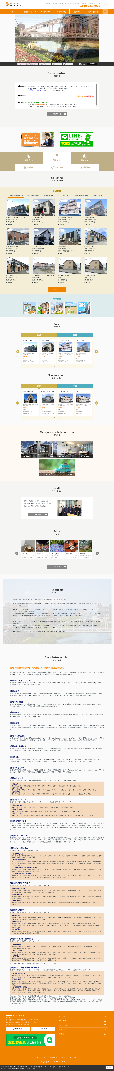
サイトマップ (74, 1057)
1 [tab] (54, 366)
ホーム (14, 12)
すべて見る (57, 289)
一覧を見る (38, 514)
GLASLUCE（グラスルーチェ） (32, 340)
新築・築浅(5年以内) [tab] (81, 195)
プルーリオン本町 (28, 391)
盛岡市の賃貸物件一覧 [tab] (16, 195)
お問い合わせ (93, 12)
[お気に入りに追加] (27, 214)
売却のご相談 (61, 12)
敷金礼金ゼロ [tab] (98, 195)
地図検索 (86, 167)
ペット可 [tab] (65, 195)
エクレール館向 (44, 340)
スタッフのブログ (64, 1025)
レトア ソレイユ (63, 391)
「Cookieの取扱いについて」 (18, 1068)
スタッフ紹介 (62, 1021)
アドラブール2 (80, 340)
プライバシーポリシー (63, 1057)
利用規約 (52, 1057)
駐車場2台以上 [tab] (48, 195)
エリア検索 (59, 167)
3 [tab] (59, 366)
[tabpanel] (30, 351)
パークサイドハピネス (64, 340)
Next (96, 351)
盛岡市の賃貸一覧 (30, 12)
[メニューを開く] (105, 11)
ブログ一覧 (57, 566)
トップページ (62, 1016)
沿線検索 (30, 167)
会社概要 (77, 12)
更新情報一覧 (57, 114)
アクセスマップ (63, 1029)
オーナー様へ (46, 12)
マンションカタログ (42, 1057)
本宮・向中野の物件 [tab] (33, 195)
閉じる (109, 1067)
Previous (18, 351)
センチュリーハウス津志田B (48, 391)
